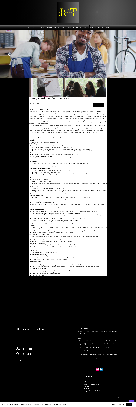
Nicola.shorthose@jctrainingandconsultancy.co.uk (91, 351)
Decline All (121, 404)
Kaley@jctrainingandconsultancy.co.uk (88, 347)
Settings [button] (114, 404)
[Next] (127, 54)
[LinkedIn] (101, 369)
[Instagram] (97, 369)
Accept (129, 404)
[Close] (134, 404)
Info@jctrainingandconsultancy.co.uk (88, 340)
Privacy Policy (62, 404)
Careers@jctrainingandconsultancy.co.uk (89, 358)
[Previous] (9, 54)
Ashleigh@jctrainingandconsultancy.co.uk (89, 354)
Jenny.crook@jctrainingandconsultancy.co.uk (90, 344)
